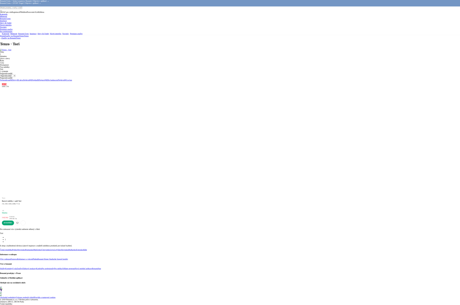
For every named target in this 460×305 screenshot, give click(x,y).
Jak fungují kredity (61, 259)
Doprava (14, 259)
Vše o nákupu (5, 259)
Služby (2, 269)
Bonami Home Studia (45, 259)
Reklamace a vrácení (25, 259)
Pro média (58, 269)
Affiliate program (68, 269)
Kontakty (8, 269)
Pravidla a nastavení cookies (44, 297)
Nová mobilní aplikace (83, 269)
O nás (14, 269)
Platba (35, 259)
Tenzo (26, 36)
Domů (2, 36)
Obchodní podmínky (8, 297)
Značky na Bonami (12, 36)
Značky (20, 269)
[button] (23, 223)
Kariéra (39, 269)
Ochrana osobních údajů (25, 297)
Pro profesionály (48, 269)
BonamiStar (96, 269)
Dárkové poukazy (29, 269)
